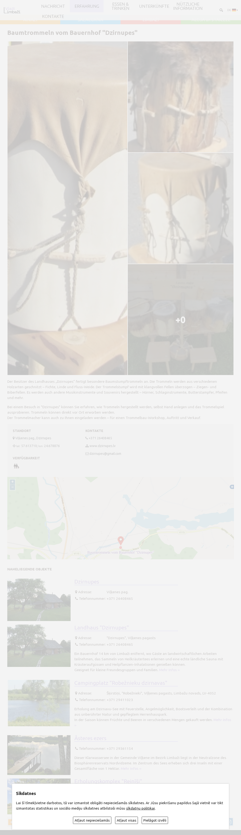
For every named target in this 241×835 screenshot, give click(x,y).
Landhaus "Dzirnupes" (101, 627)
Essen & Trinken (120, 6)
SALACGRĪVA (90, 19)
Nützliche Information (188, 6)
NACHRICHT (53, 6)
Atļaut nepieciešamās (92, 820)
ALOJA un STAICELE (211, 19)
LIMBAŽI (150, 19)
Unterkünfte (154, 6)
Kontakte (53, 16)
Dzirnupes (86, 581)
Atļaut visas (126, 820)
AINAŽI (30, 19)
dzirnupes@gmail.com (105, 454)
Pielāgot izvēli (154, 820)
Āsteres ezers (90, 738)
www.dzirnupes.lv (102, 446)
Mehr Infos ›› (169, 670)
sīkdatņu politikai (140, 808)
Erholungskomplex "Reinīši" (108, 781)
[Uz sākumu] (12, 10)
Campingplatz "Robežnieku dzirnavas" (120, 683)
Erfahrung (87, 6)
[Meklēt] (221, 10)
